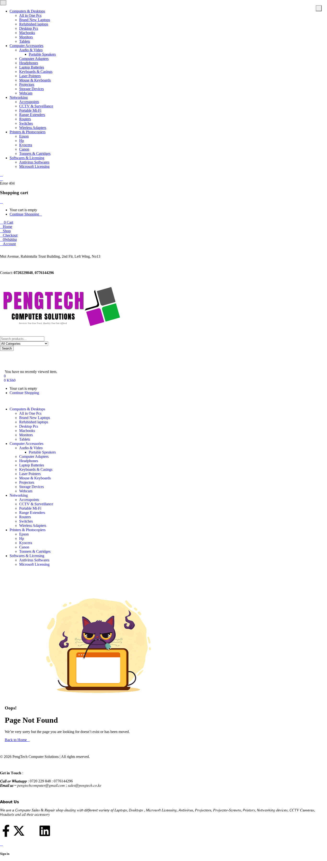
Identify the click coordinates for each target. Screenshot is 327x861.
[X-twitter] (19, 831)
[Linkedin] (45, 831)
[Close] (1, 202)
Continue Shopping (24, 214)
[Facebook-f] (6, 831)
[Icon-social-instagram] (32, 831)
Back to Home (16, 740)
